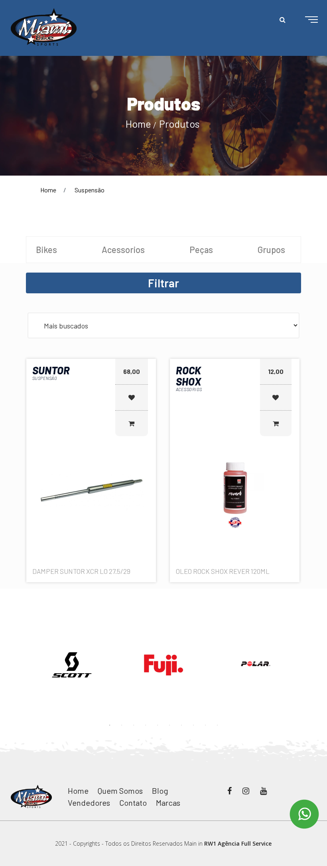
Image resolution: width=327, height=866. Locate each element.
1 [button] (110, 725)
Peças (201, 249)
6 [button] (169, 725)
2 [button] (122, 725)
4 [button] (146, 725)
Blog (160, 790)
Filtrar (163, 283)
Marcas (168, 802)
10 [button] (217, 725)
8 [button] (193, 725)
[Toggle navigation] (305, 20)
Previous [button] (20, 654)
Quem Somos (120, 790)
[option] (72, 665)
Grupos (271, 249)
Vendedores (89, 802)
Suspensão (89, 190)
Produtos (179, 124)
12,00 (276, 371)
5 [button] (158, 725)
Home (138, 124)
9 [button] (205, 725)
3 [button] (134, 725)
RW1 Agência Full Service (238, 843)
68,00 (131, 371)
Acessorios (123, 249)
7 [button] (181, 725)
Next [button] (307, 654)
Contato (133, 802)
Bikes (46, 249)
